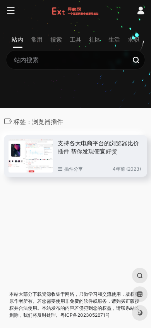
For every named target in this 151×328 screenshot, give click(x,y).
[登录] (141, 11)
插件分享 (73, 169)
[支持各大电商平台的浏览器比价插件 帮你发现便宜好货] (31, 156)
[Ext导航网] (76, 11)
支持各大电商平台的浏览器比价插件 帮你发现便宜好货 (98, 147)
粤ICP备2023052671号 (85, 315)
